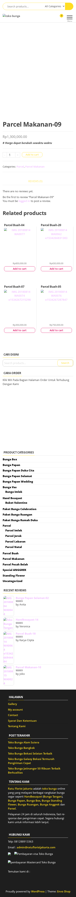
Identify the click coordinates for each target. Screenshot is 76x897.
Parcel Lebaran (15, 541)
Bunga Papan (11, 465)
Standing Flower (14, 575)
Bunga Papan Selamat (17, 476)
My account (15, 709)
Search (65, 363)
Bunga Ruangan (28, 804)
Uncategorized (12, 581)
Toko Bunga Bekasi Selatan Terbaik (30, 753)
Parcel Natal (13, 547)
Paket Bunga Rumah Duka (20, 520)
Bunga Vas (10, 487)
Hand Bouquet (12, 498)
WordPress (38, 891)
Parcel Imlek (13, 530)
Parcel (20, 166)
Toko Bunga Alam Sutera (23, 742)
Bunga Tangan (52, 796)
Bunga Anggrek (50, 804)
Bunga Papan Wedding (18, 481)
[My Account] (55, 18)
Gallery (12, 704)
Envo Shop (63, 891)
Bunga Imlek (13, 491)
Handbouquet (33, 796)
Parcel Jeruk (13, 536)
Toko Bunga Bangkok (21, 748)
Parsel (12, 808)
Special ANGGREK (14, 570)
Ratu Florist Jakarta (20, 788)
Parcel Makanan (35, 166)
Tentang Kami (16, 726)
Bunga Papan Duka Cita (18, 470)
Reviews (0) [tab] (35, 181)
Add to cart (32, 154)
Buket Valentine (16, 502)
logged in (24, 201)
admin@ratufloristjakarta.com (36, 847)
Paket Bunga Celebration (19, 509)
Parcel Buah (11, 553)
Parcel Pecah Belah (15, 564)
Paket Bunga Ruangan (17, 514)
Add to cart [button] (20, 268)
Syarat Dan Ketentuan (22, 720)
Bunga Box (10, 459)
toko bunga (49, 788)
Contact (13, 715)
